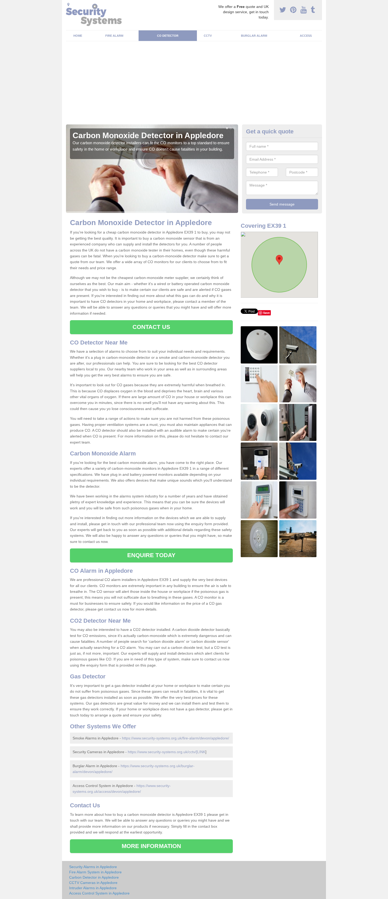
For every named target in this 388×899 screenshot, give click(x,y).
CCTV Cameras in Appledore (93, 883)
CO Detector (167, 35)
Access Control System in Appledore (99, 893)
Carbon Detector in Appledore (94, 877)
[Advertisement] (194, 85)
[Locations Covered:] (68, 4)
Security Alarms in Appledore (93, 867)
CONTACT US (151, 327)
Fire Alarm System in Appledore (95, 872)
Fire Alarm (114, 35)
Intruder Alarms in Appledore (93, 888)
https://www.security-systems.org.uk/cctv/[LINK (166, 752)
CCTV (208, 35)
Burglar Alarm (254, 35)
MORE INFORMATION (151, 846)
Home (77, 35)
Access (306, 35)
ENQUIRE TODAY (151, 555)
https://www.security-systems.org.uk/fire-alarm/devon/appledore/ (175, 738)
